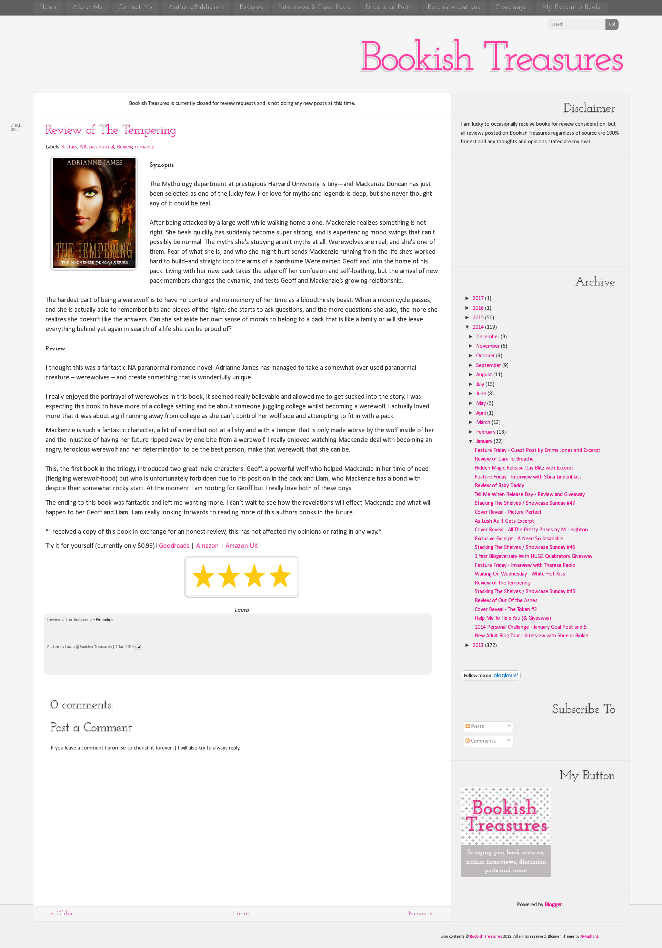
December (488, 337)
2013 (479, 645)
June (482, 394)
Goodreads (174, 546)
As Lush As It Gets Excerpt (504, 521)
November (488, 346)
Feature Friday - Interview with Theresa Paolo (525, 565)
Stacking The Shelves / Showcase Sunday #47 (525, 503)
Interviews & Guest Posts (314, 7)
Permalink (104, 620)
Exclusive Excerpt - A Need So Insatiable (519, 539)
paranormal (101, 147)
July (480, 384)
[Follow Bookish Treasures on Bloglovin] (491, 679)
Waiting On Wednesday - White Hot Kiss (520, 574)
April (481, 413)
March (484, 422)
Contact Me (135, 7)
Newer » (421, 914)
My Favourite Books (571, 7)
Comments (483, 741)
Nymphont (589, 937)
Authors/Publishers (196, 7)
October (486, 356)
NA (83, 147)
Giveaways (511, 7)
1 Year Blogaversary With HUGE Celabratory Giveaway (533, 556)
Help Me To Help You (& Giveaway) (513, 618)
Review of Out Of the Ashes (506, 600)
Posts (477, 726)
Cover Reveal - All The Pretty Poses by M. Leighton (531, 530)
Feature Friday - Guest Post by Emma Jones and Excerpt (537, 450)
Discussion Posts (389, 7)
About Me (87, 7)
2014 (479, 327)
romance (144, 147)
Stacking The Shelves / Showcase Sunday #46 (525, 547)
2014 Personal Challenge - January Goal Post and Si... (533, 627)
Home (48, 7)
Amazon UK (241, 546)
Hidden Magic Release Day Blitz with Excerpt (524, 468)
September (489, 365)
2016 (479, 308)
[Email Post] (139, 647)
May (481, 403)
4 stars (69, 147)
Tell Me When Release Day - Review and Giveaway (530, 494)
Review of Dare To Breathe (504, 459)
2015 (479, 318)
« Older (62, 914)
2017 (479, 298)
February (486, 432)
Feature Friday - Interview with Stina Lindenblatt (528, 477)
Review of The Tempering (111, 130)
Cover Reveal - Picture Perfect (508, 512)
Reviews (251, 7)
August (484, 375)
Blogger (553, 905)
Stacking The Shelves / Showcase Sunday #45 (525, 591)
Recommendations (454, 7)
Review (124, 147)
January (485, 441)
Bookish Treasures (491, 59)
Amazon (207, 546)
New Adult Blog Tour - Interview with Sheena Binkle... (533, 636)
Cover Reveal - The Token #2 (506, 609)
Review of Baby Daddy (499, 485)
